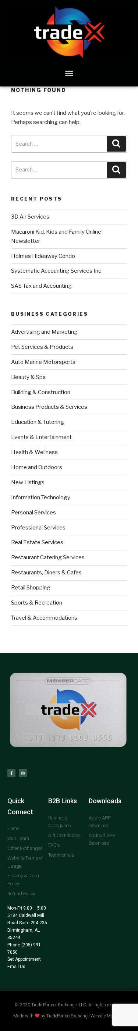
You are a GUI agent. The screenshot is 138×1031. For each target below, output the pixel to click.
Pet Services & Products (42, 347)
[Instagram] (23, 773)
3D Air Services (30, 216)
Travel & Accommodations (44, 617)
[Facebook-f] (11, 773)
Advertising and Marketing (44, 332)
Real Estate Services (37, 542)
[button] (69, 73)
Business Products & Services (49, 407)
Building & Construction (40, 392)
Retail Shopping (30, 587)
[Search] (116, 144)
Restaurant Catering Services (48, 557)
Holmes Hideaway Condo (43, 256)
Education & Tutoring (37, 422)
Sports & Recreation (36, 602)
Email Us (16, 966)
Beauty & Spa (28, 377)
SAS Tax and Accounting (41, 286)
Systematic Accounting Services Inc (56, 271)
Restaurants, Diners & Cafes (46, 572)
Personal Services (33, 512)
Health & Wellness (34, 452)
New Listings (28, 482)
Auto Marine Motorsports (43, 362)
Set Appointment (24, 959)
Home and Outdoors (36, 467)
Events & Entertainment (41, 437)
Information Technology (40, 497)
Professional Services (38, 527)
